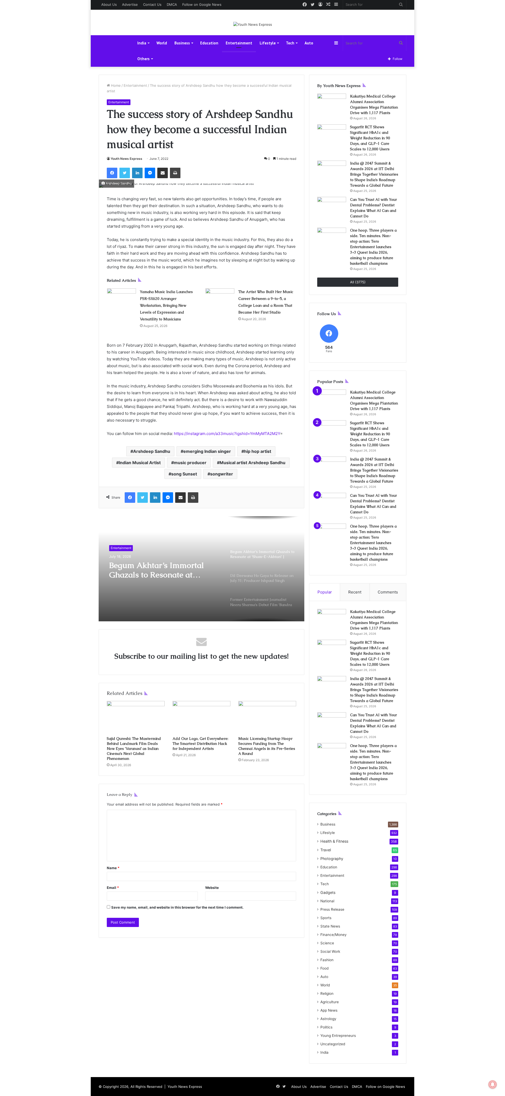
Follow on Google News (201, 4)
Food (324, 968)
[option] (201, 568)
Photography (331, 858)
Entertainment (239, 42)
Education (209, 42)
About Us (109, 4)
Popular (324, 592)
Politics (326, 1027)
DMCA (172, 4)
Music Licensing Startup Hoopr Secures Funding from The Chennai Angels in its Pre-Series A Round (266, 746)
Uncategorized (332, 1044)
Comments (388, 592)
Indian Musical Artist (140, 462)
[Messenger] (150, 173)
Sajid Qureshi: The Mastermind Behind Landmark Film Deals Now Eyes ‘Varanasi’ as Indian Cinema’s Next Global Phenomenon (134, 748)
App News (328, 1010)
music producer (190, 462)
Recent (354, 592)
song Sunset (184, 474)
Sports (325, 918)
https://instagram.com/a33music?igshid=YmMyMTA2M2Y (227, 433)
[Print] (175, 173)
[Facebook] (112, 173)
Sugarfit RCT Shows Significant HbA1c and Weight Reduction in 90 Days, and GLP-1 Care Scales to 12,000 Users (370, 138)
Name (113, 868)
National (327, 901)
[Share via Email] (162, 173)
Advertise (130, 4)
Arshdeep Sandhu (151, 451)
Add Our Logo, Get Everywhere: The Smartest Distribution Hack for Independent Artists (200, 743)
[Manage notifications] (492, 1084)
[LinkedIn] (137, 173)
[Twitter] (124, 173)
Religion (327, 993)
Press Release (332, 909)
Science (327, 943)
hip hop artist (257, 451)
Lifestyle (268, 42)
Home (115, 85)
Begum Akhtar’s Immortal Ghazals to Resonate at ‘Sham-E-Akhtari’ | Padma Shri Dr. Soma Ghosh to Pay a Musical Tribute (162, 570)
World (161, 42)
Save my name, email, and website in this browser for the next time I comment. (177, 907)
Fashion (327, 960)
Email (113, 887)
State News (330, 926)
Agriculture (329, 1002)
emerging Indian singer (207, 451)
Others (143, 58)
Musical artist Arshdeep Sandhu (252, 462)
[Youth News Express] (252, 24)
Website (212, 887)
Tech (290, 42)
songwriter (221, 474)
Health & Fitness (334, 841)
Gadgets (327, 892)
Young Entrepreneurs (338, 1035)
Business (182, 42)
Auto (309, 42)
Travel (325, 850)
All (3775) (358, 282)
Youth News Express (126, 159)
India (141, 42)
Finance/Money (333, 935)
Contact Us (152, 4)
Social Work (330, 951)
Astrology (328, 1019)
